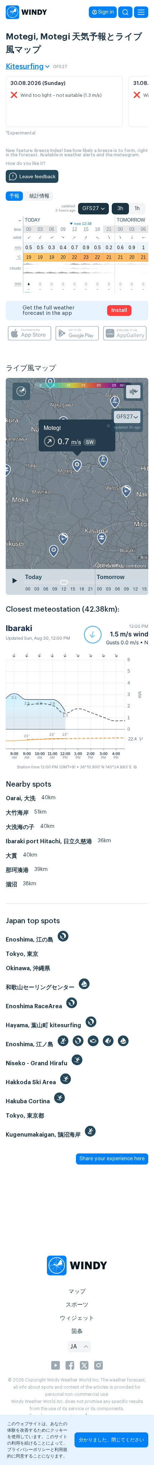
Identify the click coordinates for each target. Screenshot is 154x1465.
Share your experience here (112, 1158)
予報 (14, 196)
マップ (77, 1291)
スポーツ (77, 1305)
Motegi (52, 427)
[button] (116, 634)
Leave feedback (37, 176)
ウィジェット (77, 1318)
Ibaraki (19, 628)
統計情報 (39, 196)
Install (119, 310)
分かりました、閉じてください (111, 1439)
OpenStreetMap (111, 566)
